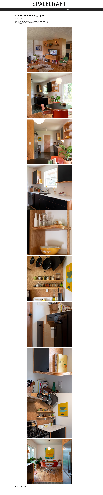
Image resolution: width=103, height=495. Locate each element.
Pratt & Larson (36, 21)
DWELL (20, 23)
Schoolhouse (33, 22)
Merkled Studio (22, 22)
